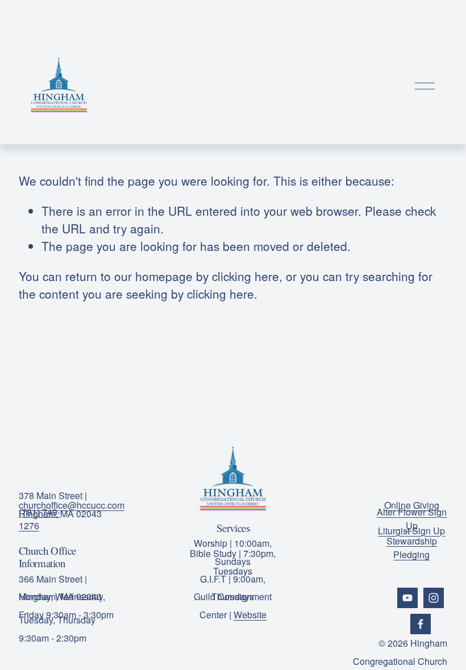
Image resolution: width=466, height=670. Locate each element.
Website (250, 614)
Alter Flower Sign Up (412, 518)
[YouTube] (407, 598)
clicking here (245, 275)
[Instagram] (433, 598)
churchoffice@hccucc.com (71, 505)
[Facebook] (420, 624)
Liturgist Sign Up (411, 530)
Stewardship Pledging (411, 547)
